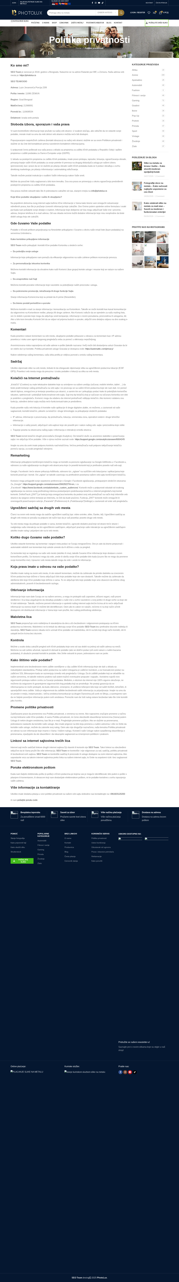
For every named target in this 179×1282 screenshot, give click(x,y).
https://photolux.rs (28, 75)
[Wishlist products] (149, 12)
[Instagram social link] (95, 3)
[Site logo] (27, 12)
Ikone (134, 111)
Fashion (136, 90)
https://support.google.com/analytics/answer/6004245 (99, 439)
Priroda (135, 126)
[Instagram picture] (138, 237)
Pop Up (135, 116)
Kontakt (68, 843)
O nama (68, 838)
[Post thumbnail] (137, 170)
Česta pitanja (70, 856)
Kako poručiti (96, 861)
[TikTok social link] (102, 3)
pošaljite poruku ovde (27, 800)
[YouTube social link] (99, 3)
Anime (135, 75)
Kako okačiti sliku (18, 847)
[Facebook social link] (92, 3)
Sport (134, 131)
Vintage (135, 136)
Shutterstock (16, 852)
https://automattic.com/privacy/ (99, 349)
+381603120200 (117, 794)
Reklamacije (96, 856)
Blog (66, 852)
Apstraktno (137, 80)
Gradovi (135, 105)
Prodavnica (69, 847)
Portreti (135, 121)
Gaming (135, 100)
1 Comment (159, 176)
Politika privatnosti (99, 838)
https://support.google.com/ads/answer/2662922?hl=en (48, 484)
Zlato (134, 146)
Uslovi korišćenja (98, 843)
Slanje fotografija (18, 838)
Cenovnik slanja (71, 861)
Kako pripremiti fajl (18, 843)
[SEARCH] (121, 13)
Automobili (137, 85)
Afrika (134, 70)
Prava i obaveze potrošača (102, 852)
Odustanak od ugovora (101, 847)
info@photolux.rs (99, 191)
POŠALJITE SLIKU (23, 861)
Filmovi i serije (139, 95)
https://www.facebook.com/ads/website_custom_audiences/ (50, 488)
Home (78, 48)
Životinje (136, 141)
